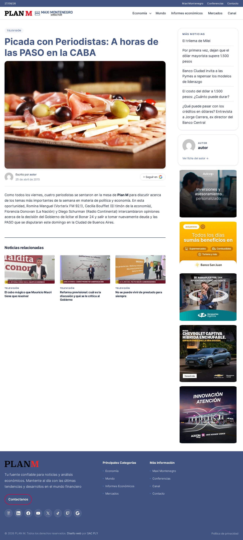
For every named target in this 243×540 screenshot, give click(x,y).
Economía (140, 13)
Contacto (232, 3)
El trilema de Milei (196, 41)
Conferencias (215, 3)
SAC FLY (92, 533)
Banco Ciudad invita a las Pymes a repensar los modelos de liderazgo (206, 76)
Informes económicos (187, 13)
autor (33, 174)
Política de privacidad (224, 533)
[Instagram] (9, 513)
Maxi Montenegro (192, 3)
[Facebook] (28, 513)
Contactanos (18, 499)
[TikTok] (58, 513)
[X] (48, 513)
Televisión (14, 30)
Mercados (215, 13)
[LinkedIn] (18, 513)
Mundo (161, 13)
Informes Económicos (119, 486)
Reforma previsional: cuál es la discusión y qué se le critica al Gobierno (80, 295)
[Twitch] (68, 513)
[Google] (78, 513)
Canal (232, 13)
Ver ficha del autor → (195, 158)
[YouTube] (38, 513)
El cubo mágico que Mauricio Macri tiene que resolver (28, 294)
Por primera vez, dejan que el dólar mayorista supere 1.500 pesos (205, 55)
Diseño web (74, 533)
